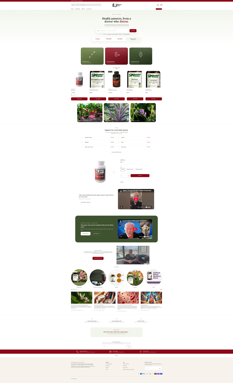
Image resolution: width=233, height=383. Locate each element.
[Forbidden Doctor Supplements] (98, 277)
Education (107, 367)
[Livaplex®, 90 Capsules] (153, 79)
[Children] (153, 277)
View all (116, 68)
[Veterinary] (135, 277)
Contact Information (126, 363)
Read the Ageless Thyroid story (85, 202)
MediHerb (116, 287)
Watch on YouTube (96, 233)
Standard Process (79, 287)
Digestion (116, 34)
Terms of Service (125, 367)
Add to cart (140, 175)
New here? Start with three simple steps (116, 332)
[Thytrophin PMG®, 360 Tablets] (98, 79)
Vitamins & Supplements (109, 363)
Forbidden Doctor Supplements (97, 287)
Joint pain (120, 34)
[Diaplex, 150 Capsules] (135, 79)
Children (153, 287)
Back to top (116, 355)
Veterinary (135, 287)
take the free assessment (126, 34)
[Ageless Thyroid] (79, 79)
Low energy (109, 34)
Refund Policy (125, 365)
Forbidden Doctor (122, 159)
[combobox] (86, 5)
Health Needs (107, 365)
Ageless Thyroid (122, 160)
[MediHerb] (116, 277)
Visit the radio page (86, 233)
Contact (107, 369)
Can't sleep (113, 34)
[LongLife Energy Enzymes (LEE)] (116, 79)
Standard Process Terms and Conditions (128, 369)
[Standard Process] (79, 277)
